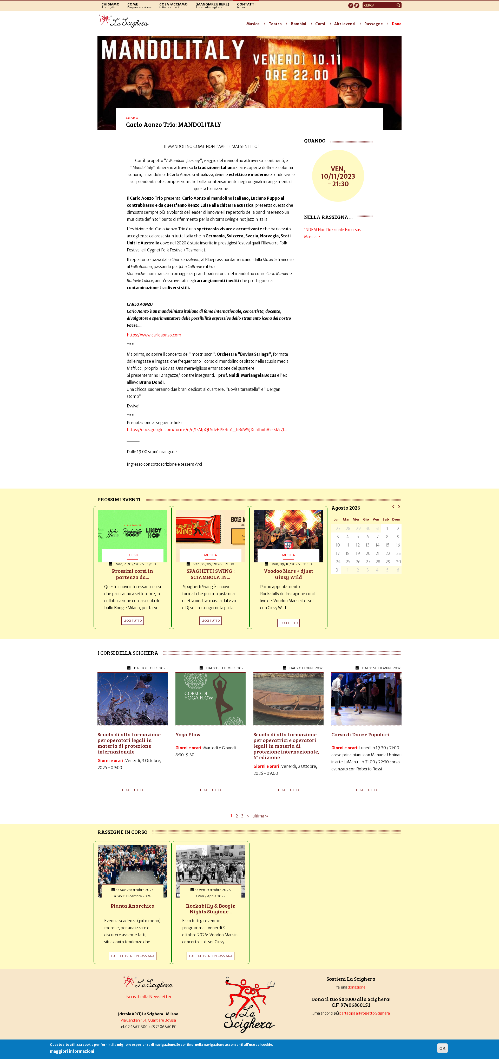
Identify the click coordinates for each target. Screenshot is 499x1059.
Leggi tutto (132, 790)
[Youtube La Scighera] (356, 4)
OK (442, 1048)
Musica (253, 24)
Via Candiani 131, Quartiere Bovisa (148, 1020)
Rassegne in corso (122, 831)
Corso (132, 555)
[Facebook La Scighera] (350, 4)
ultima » (260, 816)
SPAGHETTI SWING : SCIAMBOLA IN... (210, 574)
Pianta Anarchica (133, 905)
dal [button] (151, 668)
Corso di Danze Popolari (360, 734)
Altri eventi (344, 24)
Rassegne (373, 24)
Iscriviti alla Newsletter (149, 996)
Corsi (320, 24)
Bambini (298, 24)
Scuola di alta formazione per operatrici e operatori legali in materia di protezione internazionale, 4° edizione (286, 746)
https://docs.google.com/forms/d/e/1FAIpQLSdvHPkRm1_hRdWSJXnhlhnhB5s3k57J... (207, 429)
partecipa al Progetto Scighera (364, 1013)
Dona (397, 24)
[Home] (125, 21)
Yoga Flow (188, 734)
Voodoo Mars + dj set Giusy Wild (288, 574)
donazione (356, 987)
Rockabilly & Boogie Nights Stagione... (210, 908)
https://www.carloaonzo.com (154, 335)
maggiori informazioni (72, 1051)
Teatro (275, 24)
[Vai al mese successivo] (399, 506)
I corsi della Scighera (127, 652)
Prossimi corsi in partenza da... (132, 574)
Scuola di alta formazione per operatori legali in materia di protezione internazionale (129, 743)
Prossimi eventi (119, 499)
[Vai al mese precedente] (393, 506)
